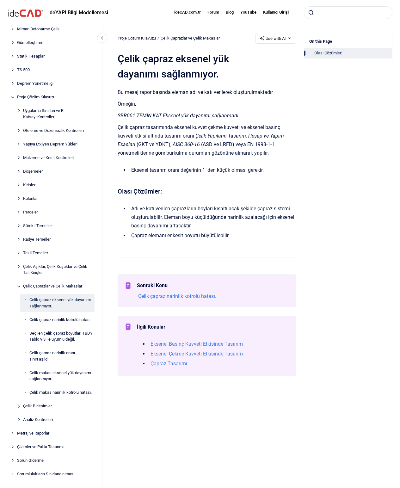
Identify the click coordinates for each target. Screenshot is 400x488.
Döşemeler (33, 171)
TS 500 (23, 70)
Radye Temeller (37, 239)
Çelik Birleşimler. (37, 406)
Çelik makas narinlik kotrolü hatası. (60, 392)
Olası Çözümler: (328, 53)
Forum (213, 12)
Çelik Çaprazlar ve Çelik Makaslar (52, 286)
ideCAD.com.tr (187, 12)
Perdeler (30, 212)
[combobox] (348, 13)
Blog (230, 12)
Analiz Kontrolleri (38, 419)
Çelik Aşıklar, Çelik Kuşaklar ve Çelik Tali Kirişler (55, 269)
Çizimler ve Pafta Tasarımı (40, 447)
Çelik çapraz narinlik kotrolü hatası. (60, 319)
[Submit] (311, 13)
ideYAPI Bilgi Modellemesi (78, 12)
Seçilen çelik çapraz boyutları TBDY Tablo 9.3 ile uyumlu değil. (61, 336)
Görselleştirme (30, 42)
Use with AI (276, 38)
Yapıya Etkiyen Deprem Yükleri (50, 144)
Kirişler (29, 184)
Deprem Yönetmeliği (35, 83)
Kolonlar (30, 198)
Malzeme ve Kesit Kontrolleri (48, 157)
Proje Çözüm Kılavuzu (36, 97)
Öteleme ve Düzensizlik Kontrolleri (53, 130)
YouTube (248, 12)
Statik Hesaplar (31, 56)
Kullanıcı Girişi (276, 12)
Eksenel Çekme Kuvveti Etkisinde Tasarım (197, 354)
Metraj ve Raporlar (33, 433)
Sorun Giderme (30, 460)
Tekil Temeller (35, 252)
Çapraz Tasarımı (169, 364)
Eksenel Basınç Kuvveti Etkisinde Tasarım (197, 344)
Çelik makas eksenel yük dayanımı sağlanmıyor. (60, 375)
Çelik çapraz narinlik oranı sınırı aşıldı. (52, 356)
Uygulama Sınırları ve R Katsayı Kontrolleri (43, 114)
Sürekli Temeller (37, 225)
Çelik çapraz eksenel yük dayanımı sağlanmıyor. (60, 303)
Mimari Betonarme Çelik (38, 29)
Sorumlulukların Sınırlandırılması (45, 474)
